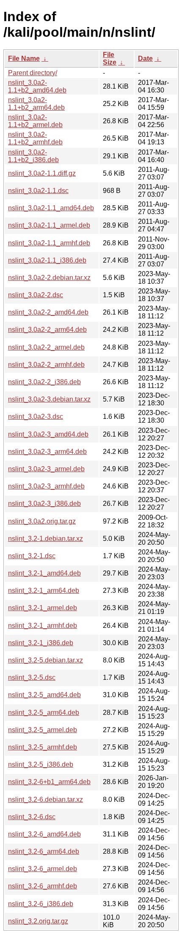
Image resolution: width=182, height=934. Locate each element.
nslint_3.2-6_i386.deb (40, 903)
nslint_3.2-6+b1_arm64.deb (49, 781)
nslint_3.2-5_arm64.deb (43, 712)
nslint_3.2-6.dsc (31, 816)
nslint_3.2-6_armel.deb (42, 868)
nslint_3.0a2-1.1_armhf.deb (49, 243)
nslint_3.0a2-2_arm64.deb (47, 329)
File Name (24, 58)
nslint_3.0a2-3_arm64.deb (47, 451)
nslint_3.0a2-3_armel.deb (46, 468)
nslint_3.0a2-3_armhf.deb (46, 486)
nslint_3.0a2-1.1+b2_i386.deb (33, 156)
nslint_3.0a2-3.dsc (35, 416)
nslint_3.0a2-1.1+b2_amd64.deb (37, 86)
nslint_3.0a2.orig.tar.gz (42, 521)
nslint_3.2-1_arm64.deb (43, 590)
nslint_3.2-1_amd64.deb (44, 573)
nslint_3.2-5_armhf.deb (42, 747)
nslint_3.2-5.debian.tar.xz (45, 660)
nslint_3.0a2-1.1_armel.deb (49, 225)
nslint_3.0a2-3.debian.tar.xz (49, 399)
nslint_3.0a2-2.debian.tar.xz (49, 277)
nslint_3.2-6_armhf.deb (42, 886)
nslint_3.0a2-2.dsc (35, 295)
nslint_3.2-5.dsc (31, 677)
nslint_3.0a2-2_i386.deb (44, 382)
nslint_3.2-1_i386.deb (40, 642)
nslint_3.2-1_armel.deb (42, 607)
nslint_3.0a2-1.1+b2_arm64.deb (36, 103)
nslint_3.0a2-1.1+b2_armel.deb (35, 121)
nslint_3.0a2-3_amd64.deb (48, 434)
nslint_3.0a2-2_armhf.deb (46, 364)
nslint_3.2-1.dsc (31, 555)
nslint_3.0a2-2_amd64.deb (48, 312)
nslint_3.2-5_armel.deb (42, 729)
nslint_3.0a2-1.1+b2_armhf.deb (35, 138)
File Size (109, 58)
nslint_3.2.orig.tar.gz (38, 921)
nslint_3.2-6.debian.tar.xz (45, 799)
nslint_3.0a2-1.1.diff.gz (42, 173)
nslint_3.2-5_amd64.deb (44, 694)
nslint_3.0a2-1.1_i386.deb (47, 260)
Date (145, 58)
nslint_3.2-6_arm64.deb (43, 851)
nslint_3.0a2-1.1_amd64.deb (51, 208)
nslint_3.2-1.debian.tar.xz (45, 538)
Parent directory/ (32, 72)
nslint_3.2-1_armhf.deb (42, 625)
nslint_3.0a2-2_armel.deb (46, 347)
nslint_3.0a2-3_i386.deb (44, 503)
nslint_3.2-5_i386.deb (40, 764)
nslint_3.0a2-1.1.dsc (38, 190)
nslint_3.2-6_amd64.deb (44, 834)
